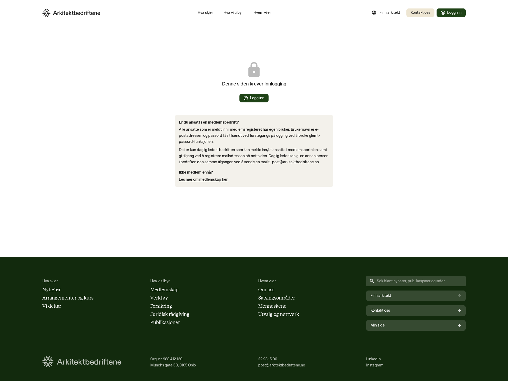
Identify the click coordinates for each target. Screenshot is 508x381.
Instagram (374, 365)
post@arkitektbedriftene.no (281, 365)
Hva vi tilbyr (233, 12)
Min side (377, 325)
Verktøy (159, 298)
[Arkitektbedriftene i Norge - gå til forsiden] (71, 13)
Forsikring (161, 306)
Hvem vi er (262, 12)
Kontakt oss (420, 12)
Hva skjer (205, 12)
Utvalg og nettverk (278, 314)
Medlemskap (164, 290)
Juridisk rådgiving (169, 314)
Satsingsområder (276, 298)
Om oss (266, 290)
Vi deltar (51, 306)
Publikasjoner (165, 322)
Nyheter (51, 290)
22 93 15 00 (267, 359)
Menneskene (272, 306)
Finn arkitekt (389, 12)
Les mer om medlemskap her (203, 179)
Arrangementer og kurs (67, 298)
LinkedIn (373, 359)
